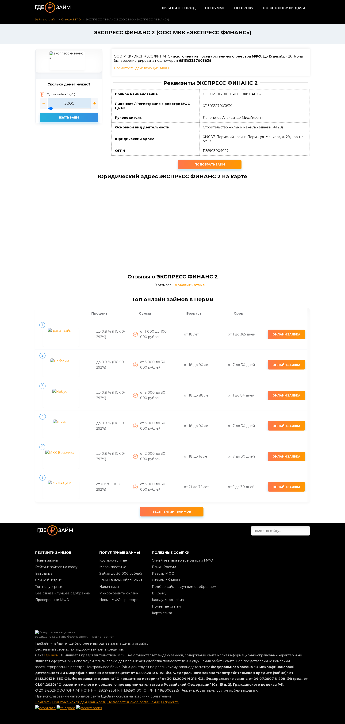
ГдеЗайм (51, 655)
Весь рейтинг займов (172, 511)
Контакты (43, 702)
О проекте (170, 702)
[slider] (69, 103)
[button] (43, 103)
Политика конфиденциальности (79, 702)
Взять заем (69, 117)
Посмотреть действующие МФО (141, 68)
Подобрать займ (210, 164)
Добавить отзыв (189, 285)
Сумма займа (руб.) (61, 94)
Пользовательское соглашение (133, 702)
